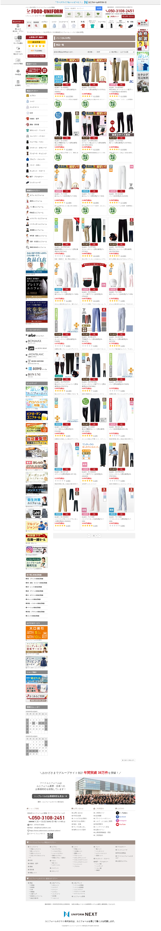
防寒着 (32, 887)
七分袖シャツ (78, 851)
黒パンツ (98, 849)
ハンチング (99, 866)
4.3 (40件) (69, 149)
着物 (31, 866)
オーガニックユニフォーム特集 (36, 482)
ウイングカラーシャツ (80, 862)
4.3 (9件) (69, 203)
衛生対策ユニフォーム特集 (35, 506)
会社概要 (98, 816)
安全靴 (54, 896)
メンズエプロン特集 (33, 494)
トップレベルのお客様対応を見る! (49, 796)
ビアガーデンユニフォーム (35, 421)
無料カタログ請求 (79, 830)
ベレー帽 (98, 868)
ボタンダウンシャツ (80, 858)
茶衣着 (32, 869)
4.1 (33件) (124, 96)
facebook (122, 817)
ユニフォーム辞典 (79, 896)
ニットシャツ (78, 864)
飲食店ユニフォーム (36, 896)
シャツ (75, 847)
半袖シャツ (77, 849)
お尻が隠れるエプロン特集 (35, 457)
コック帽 (98, 864)
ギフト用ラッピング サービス (36, 668)
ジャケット (55, 868)
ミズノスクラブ (78, 889)
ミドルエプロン (57, 851)
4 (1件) (95, 391)
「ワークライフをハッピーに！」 (69, 2)
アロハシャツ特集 (32, 409)
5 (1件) (68, 436)
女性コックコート (35, 853)
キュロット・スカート (102, 858)
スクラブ (55, 887)
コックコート (34, 847)
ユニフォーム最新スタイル (35, 470)
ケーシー (55, 889)
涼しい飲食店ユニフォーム (35, 396)
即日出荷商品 (121, 853)
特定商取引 (99, 824)
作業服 (32, 885)
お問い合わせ (129, 16)
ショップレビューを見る (36, 56)
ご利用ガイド (99, 813)
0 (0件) (68, 256)
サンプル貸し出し (79, 827)
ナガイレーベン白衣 (79, 891)
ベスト (54, 860)
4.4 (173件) (69, 96)
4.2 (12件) (96, 149)
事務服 (32, 892)
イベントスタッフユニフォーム (36, 433)
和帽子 (98, 870)
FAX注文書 (77, 816)
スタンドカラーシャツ (80, 860)
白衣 (31, 860)
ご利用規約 (99, 835)
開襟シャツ (77, 853)
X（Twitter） (123, 813)
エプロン (54, 847)
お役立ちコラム (122, 861)
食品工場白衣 (31, 274)
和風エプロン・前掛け (58, 858)
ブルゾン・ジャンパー (33, 531)
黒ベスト (55, 863)
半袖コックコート (35, 849)
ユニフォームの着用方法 (34, 569)
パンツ (97, 847)
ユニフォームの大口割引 (34, 640)
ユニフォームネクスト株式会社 (53, 802)
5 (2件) (123, 346)
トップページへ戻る (102, 827)
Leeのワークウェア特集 (34, 519)
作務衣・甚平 (34, 863)
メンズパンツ (100, 851)
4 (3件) (123, 301)
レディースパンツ (101, 853)
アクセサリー (121, 847)
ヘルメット (55, 898)
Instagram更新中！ (32, 555)
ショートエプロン (57, 853)
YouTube (122, 824)
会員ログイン (99, 830)
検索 (98, 8)
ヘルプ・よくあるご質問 (103, 821)
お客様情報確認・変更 (103, 832)
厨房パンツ (99, 855)
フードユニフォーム (49, 783)
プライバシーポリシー (103, 818)
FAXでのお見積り (79, 821)
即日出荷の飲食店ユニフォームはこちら (36, 85)
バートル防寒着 (78, 887)
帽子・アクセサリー (101, 861)
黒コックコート (35, 851)
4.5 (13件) (96, 301)
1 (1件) (123, 436)
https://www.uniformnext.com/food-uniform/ (45, 831)
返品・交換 (77, 824)
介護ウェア (33, 894)
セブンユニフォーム (79, 893)
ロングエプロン (57, 849)
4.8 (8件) (96, 203)
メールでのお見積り (80, 818)
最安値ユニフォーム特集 (34, 445)
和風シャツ (33, 873)
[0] (143, 28)
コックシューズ (122, 850)
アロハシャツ (78, 855)
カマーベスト (56, 865)
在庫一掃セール (31, 543)
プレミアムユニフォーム (34, 299)
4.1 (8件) (69, 301)
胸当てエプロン (57, 855)
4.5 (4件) (69, 391)
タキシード (55, 871)
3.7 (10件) (124, 203)
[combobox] (80, 8)
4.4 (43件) (124, 149)
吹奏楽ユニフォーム (33, 323)
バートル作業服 (78, 885)
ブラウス (77, 866)
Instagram (123, 820)
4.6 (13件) (96, 256)
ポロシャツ (55, 885)
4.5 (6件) (123, 256)
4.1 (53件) (96, 96)
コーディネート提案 (33, 654)
